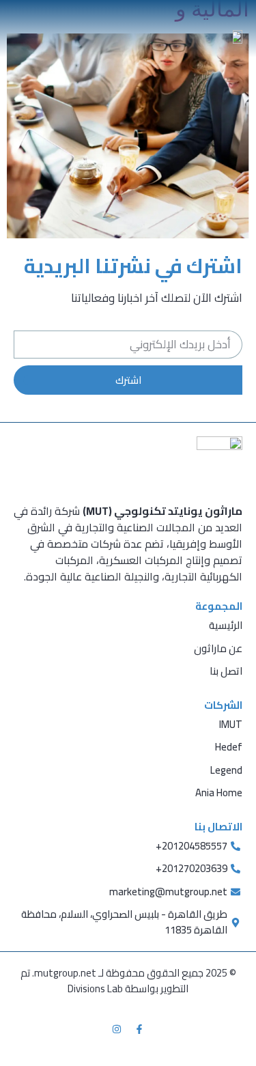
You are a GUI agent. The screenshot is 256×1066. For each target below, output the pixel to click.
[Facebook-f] (139, 1029)
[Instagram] (116, 1029)
